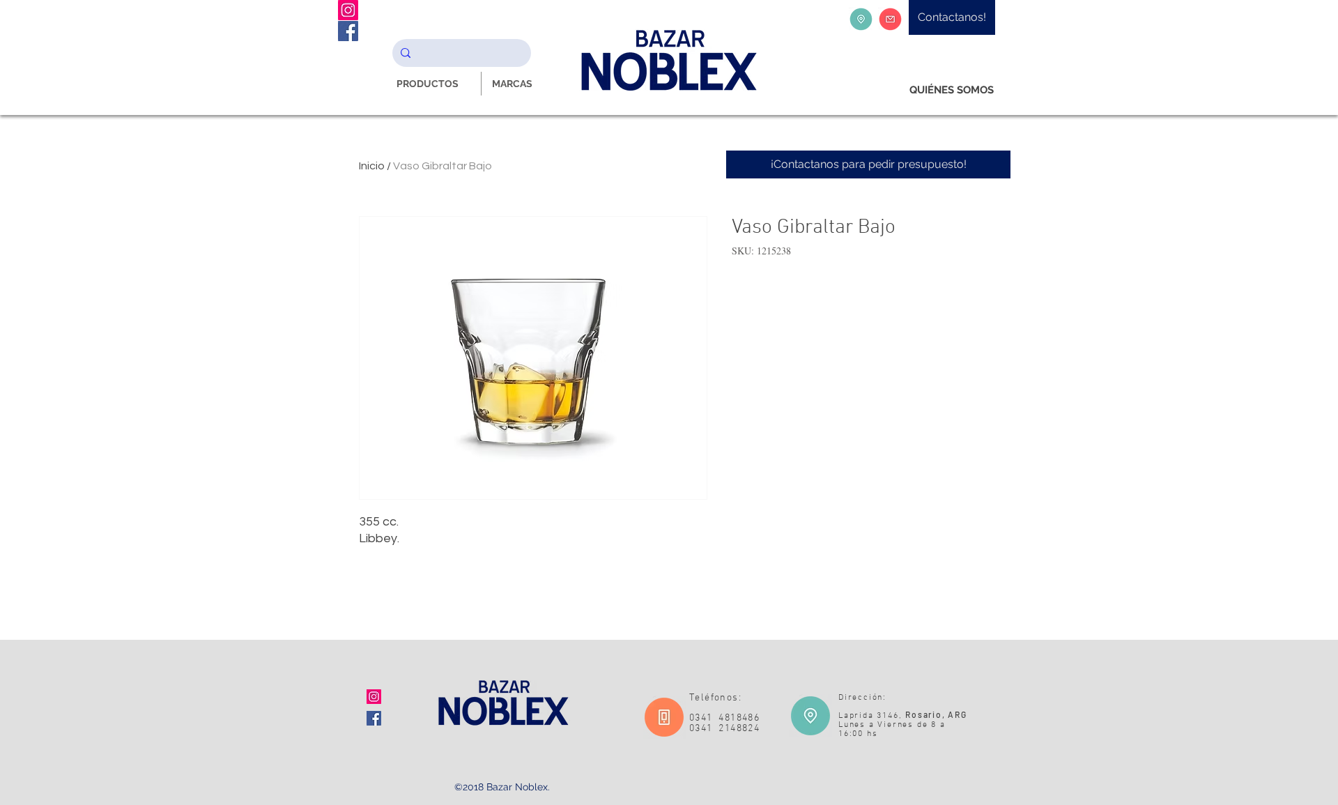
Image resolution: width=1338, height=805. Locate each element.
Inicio (372, 165)
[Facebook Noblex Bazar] (348, 31)
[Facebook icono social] (374, 718)
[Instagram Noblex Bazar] (348, 10)
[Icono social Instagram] (374, 696)
